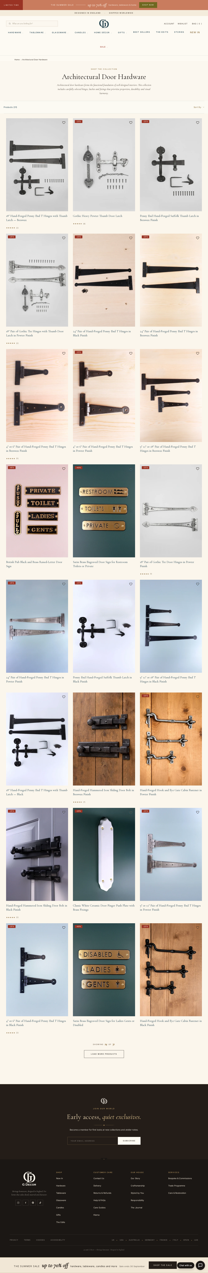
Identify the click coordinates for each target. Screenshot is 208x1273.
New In (195, 32)
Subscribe (129, 1141)
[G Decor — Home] (104, 23)
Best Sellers (141, 32)
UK (113, 1240)
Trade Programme (176, 1185)
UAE (196, 1240)
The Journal (136, 1207)
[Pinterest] (33, 1203)
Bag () (197, 24)
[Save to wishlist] (63, 122)
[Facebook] (25, 1203)
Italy (175, 1240)
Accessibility (58, 1240)
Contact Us (98, 1178)
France (164, 1240)
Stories (179, 32)
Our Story (135, 1178)
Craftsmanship (138, 1185)
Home (17, 60)
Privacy (14, 1240)
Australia (134, 1240)
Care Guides (99, 1207)
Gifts (121, 32)
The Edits (162, 32)
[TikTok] (40, 1203)
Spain (186, 1240)
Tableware (37, 32)
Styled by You (137, 1193)
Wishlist (183, 24)
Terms (27, 1240)
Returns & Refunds (102, 1193)
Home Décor (102, 32)
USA (122, 1240)
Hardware (14, 32)
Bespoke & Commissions (180, 1178)
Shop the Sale (162, 1265)
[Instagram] (18, 1203)
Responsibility (137, 1200)
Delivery (97, 1185)
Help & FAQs (99, 1200)
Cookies (40, 1240)
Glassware (59, 32)
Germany (150, 1240)
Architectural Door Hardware (34, 60)
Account (169, 24)
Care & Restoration (177, 1193)
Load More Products (104, 1054)
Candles (80, 32)
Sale (103, 47)
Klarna (96, 1215)
